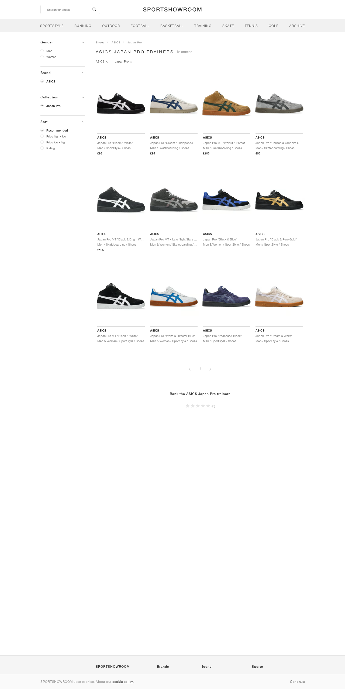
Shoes (100, 42)
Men (49, 51)
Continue (297, 682)
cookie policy (122, 682)
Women (51, 56)
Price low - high (56, 142)
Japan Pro (53, 106)
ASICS (50, 81)
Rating (50, 148)
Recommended (57, 130)
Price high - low (56, 136)
